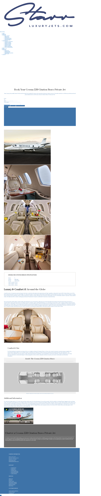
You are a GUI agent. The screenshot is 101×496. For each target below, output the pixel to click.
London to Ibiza (8, 42)
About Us (4, 34)
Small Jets (7, 36)
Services (4, 49)
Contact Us (11, 493)
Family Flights (7, 51)
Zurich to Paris (8, 45)
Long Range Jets (8, 38)
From (5, 98)
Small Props (7, 35)
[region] (40, 69)
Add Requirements (20, 105)
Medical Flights (12, 484)
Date (5, 100)
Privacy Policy (12, 492)
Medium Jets (7, 37)
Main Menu (2, 31)
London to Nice (8, 44)
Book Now (11, 485)
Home (3, 33)
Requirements (7, 104)
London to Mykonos (9, 41)
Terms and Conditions (13, 490)
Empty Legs (4, 48)
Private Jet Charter (13, 483)
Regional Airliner (14, 472)
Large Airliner (7, 39)
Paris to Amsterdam (9, 47)
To (4, 99)
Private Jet (7, 50)
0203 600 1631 (12, 460)
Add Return (6, 105)
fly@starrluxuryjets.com (14, 461)
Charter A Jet (5, 40)
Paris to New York (8, 46)
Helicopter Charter (13, 482)
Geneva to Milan (8, 43)
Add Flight (13, 105)
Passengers (6, 102)
